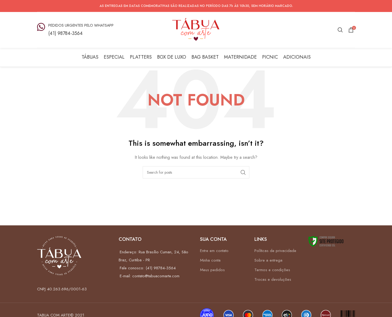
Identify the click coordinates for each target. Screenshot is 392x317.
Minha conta (210, 260)
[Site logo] (196, 29)
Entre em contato (214, 251)
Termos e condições (272, 270)
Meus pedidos (212, 270)
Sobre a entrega (268, 260)
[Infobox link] (75, 30)
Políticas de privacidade (275, 251)
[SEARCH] (243, 172)
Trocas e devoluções (272, 279)
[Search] (340, 30)
